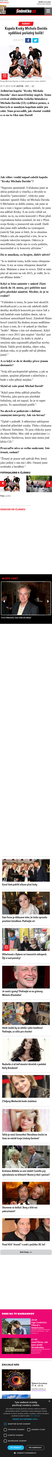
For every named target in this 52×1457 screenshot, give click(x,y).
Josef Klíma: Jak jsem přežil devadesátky (39, 1344)
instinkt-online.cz (38, 1389)
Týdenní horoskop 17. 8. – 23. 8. (39, 1385)
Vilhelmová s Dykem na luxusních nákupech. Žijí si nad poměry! (24, 956)
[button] (26, 1419)
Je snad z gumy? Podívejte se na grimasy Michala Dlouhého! (22, 993)
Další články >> (26, 1252)
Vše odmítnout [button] (35, 1448)
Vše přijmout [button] (15, 1448)
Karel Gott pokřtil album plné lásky (19, 884)
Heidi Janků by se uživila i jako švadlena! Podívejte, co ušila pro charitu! (22, 1030)
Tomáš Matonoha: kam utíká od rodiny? (16, 618)
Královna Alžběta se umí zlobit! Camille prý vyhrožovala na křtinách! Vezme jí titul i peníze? (26, 1173)
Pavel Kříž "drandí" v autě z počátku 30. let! (23, 1244)
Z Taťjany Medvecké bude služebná (19, 1101)
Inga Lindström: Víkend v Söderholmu (39, 1324)
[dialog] (26, 1428)
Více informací (35, 1416)
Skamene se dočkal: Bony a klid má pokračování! (19, 1209)
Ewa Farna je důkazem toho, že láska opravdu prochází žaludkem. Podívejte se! (24, 919)
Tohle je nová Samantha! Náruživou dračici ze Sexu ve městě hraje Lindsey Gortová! (24, 1136)
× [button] (49, 1401)
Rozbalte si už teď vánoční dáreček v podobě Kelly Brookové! (24, 1066)
